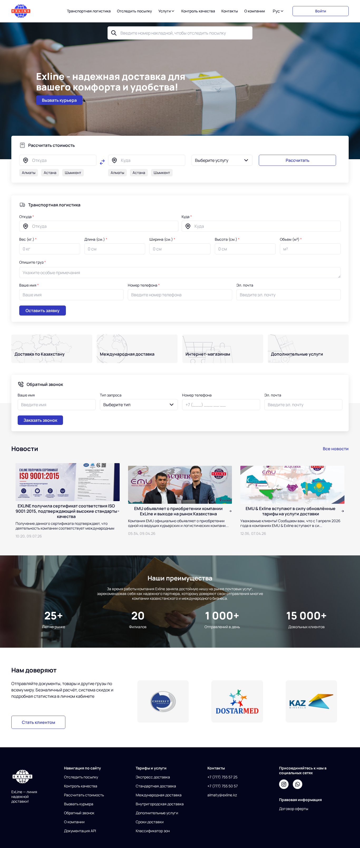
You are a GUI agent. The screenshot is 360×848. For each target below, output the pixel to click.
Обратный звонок (79, 813)
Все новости (336, 449)
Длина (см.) (95, 239)
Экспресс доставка (153, 777)
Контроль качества (198, 11)
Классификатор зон (153, 830)
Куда (187, 216)
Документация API (80, 830)
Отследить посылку (134, 11)
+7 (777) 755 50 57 (222, 786)
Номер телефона (144, 285)
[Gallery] (237, 701)
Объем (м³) (291, 239)
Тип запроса (110, 395)
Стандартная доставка (156, 786)
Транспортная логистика (89, 11)
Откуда (26, 216)
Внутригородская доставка (160, 804)
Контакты (229, 11)
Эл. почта (244, 285)
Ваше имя (29, 285)
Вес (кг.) (28, 239)
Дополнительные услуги (157, 813)
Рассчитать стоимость (84, 795)
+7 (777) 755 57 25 (222, 777)
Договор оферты (293, 808)
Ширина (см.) (162, 239)
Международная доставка (159, 795)
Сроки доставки (150, 822)
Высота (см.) (227, 239)
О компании (254, 11)
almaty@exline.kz (222, 795)
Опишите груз (32, 262)
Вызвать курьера (78, 804)
